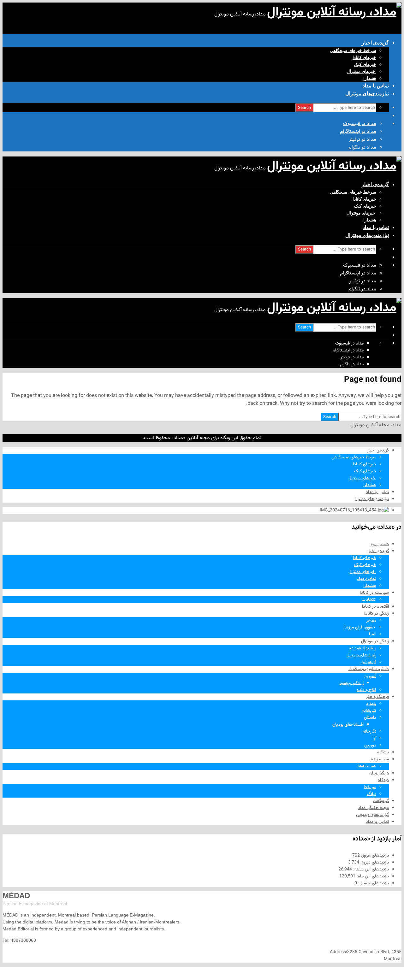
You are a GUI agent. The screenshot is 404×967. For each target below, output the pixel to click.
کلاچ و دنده (366, 690)
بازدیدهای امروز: (374, 855)
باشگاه (383, 752)
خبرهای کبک (365, 64)
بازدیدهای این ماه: (372, 876)
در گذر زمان (379, 773)
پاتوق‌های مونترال (361, 655)
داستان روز (379, 544)
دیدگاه (383, 780)
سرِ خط (370, 787)
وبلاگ (371, 794)
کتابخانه (369, 710)
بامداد (371, 703)
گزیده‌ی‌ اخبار (375, 43)
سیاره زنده (380, 759)
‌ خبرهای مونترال (361, 71)
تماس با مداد (376, 86)
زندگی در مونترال (375, 641)
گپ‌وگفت (381, 801)
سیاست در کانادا (374, 592)
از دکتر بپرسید (352, 683)
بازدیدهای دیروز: (374, 862)
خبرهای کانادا (364, 57)
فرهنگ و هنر (377, 696)
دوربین (370, 745)
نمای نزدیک (366, 578)
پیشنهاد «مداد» (362, 648)
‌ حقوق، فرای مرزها (360, 627)
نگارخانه (369, 731)
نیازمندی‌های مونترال (367, 94)
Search (304, 107)
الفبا (372, 634)
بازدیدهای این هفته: (370, 869)
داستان (370, 717)
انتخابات (369, 599)
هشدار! (369, 78)
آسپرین (370, 676)
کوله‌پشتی (367, 662)
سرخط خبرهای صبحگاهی (353, 50)
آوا (374, 738)
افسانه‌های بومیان (348, 724)
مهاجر (371, 620)
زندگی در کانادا (376, 613)
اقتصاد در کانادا (375, 606)
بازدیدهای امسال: (373, 883)
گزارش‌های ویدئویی (372, 814)
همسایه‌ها (367, 766)
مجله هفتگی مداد (373, 808)
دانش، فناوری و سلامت (368, 669)
